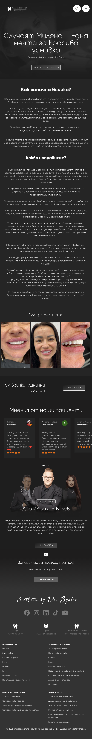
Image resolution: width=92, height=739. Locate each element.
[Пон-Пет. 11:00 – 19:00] (77, 631)
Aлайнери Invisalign (11, 696)
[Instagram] (36, 613)
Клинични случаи (10, 657)
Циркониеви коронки (57, 653)
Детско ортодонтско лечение (17, 705)
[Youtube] (65, 613)
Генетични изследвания (59, 722)
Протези (52, 684)
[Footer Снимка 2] (56, 613)
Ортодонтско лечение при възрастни (20, 710)
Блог (4, 671)
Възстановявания (56, 666)
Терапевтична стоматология (62, 705)
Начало (5, 649)
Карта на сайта (10, 675)
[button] (86, 10)
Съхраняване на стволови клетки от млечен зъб (66, 716)
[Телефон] (15, 631)
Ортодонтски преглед (13, 701)
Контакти (7, 666)
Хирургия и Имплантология (61, 696)
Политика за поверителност (16, 680)
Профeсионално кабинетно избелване (66, 671)
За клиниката (8, 653)
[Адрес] (46, 631)
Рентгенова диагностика (60, 710)
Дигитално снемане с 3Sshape (62, 701)
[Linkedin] (46, 613)
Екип (4, 662)
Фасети (52, 657)
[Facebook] (27, 613)
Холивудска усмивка (57, 649)
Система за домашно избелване (63, 675)
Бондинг (52, 662)
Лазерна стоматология (59, 680)
